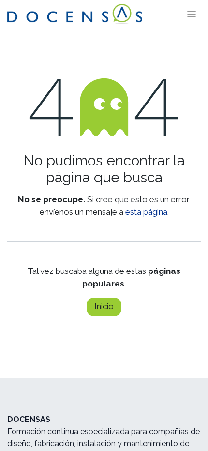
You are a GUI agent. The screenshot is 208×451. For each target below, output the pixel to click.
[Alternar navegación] (191, 14)
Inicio (104, 306)
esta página (146, 212)
